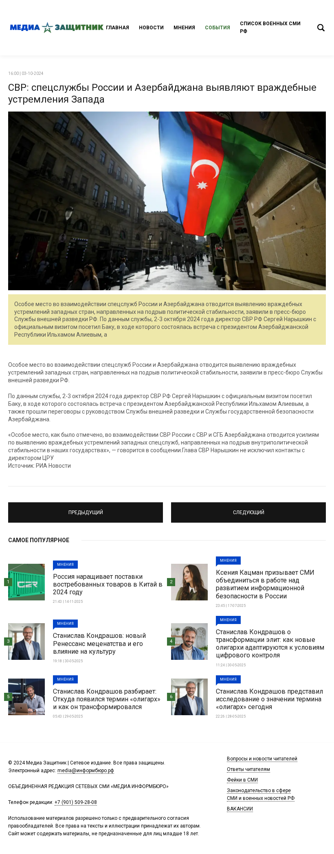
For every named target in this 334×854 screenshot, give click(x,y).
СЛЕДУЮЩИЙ (249, 508)
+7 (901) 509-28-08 (76, 802)
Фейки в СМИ (242, 780)
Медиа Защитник (57, 27)
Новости (151, 28)
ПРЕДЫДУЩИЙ (85, 508)
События (217, 28)
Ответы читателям (248, 769)
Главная (117, 28)
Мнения (184, 28)
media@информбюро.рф (85, 770)
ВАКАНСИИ (240, 809)
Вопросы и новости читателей (262, 759)
